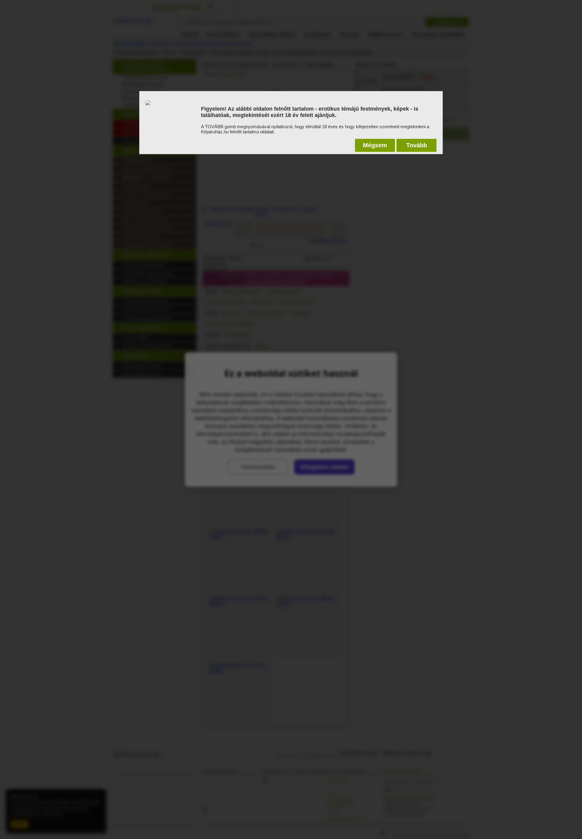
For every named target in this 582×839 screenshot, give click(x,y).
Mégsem (375, 145)
